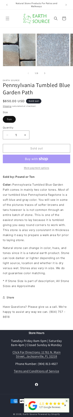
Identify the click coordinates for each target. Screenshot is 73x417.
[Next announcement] (66, 5)
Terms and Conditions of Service (36, 371)
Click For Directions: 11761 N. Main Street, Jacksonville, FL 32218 (37, 354)
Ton (11, 120)
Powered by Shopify (49, 414)
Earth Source (30, 414)
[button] (7, 18)
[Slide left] (28, 73)
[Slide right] (45, 73)
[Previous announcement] (7, 5)
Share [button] (10, 297)
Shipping (7, 106)
